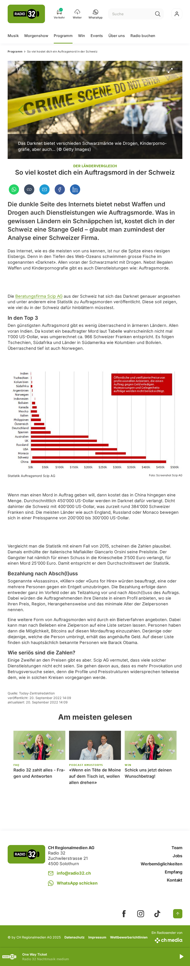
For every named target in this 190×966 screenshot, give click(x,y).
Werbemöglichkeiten (161, 863)
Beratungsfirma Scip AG (39, 296)
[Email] (44, 189)
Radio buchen (142, 35)
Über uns (116, 35)
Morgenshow (36, 35)
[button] (96, 14)
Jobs (177, 855)
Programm (63, 35)
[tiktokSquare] (157, 913)
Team (176, 847)
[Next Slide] (169, 110)
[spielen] (181, 956)
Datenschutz (74, 937)
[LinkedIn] (75, 189)
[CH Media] (167, 939)
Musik (13, 35)
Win (81, 35)
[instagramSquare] (140, 913)
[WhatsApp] (14, 189)
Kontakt (174, 880)
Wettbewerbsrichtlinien (129, 937)
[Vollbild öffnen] (170, 70)
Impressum (97, 937)
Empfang (173, 872)
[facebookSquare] (124, 913)
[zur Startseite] (26, 13)
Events (97, 35)
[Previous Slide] (21, 110)
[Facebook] (60, 189)
